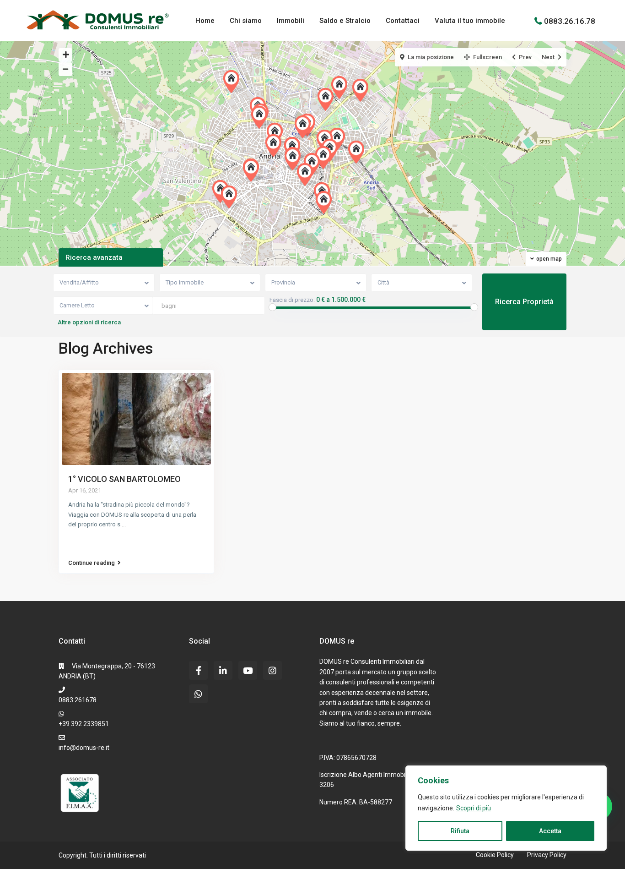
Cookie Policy (495, 854)
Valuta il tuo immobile (470, 20)
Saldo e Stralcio (345, 20)
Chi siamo (246, 20)
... (124, 524)
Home (205, 20)
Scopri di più (473, 808)
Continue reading (91, 563)
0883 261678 (78, 700)
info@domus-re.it (84, 747)
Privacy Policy (546, 854)
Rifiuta (460, 831)
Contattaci (403, 20)
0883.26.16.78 (569, 20)
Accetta (550, 831)
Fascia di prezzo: (292, 300)
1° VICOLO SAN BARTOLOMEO (124, 479)
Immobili (290, 20)
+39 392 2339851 (84, 723)
